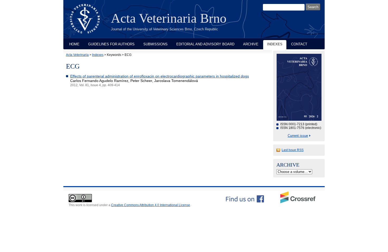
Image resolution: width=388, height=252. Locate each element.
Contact (299, 44)
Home (74, 44)
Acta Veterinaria (77, 55)
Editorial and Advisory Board (205, 44)
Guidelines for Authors (111, 44)
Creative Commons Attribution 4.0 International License (150, 205)
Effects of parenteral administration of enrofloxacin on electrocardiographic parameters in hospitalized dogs (159, 76)
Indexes (274, 44)
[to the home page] (89, 22)
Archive (250, 44)
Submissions (155, 44)
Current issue (298, 136)
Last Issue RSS (293, 150)
